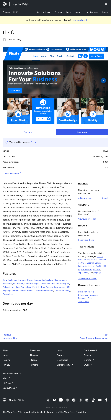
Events (87, 355)
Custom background (17, 280)
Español (90, 263)
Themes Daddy (14, 39)
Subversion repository (88, 295)
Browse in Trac (85, 298)
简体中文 (97, 272)
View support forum (87, 219)
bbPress (8, 383)
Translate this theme (87, 278)
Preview (28, 132)
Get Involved (90, 350)
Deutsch (82, 259)
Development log (86, 292)
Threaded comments (44, 290)
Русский (96, 269)
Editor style (18, 283)
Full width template (11, 287)
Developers (62, 360)
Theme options (26, 290)
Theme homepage (11, 173)
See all (105, 198)
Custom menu (60, 280)
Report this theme (86, 240)
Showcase (35, 350)
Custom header (34, 280)
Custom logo (47, 280)
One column (26, 287)
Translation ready (62, 290)
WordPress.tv (65, 364)
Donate (89, 360)
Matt (6, 378)
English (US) (92, 259)
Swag (88, 364)
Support (61, 355)
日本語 (98, 266)
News (5, 355)
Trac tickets (83, 301)
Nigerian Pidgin (16, 400)
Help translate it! (79, 20)
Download (82, 132)
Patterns (34, 364)
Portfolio (36, 287)
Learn (59, 350)
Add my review (85, 198)
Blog (5, 280)
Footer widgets (62, 283)
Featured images (32, 283)
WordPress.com (12, 373)
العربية (100, 256)
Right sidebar (60, 287)
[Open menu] (106, 4)
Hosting (6, 360)
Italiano (91, 266)
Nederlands (86, 269)
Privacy (6, 364)
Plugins (33, 360)
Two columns (8, 294)
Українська (83, 272)
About (6, 350)
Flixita (33, 142)
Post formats (47, 287)
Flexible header (48, 283)
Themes (6, 12)
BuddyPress (10, 388)
